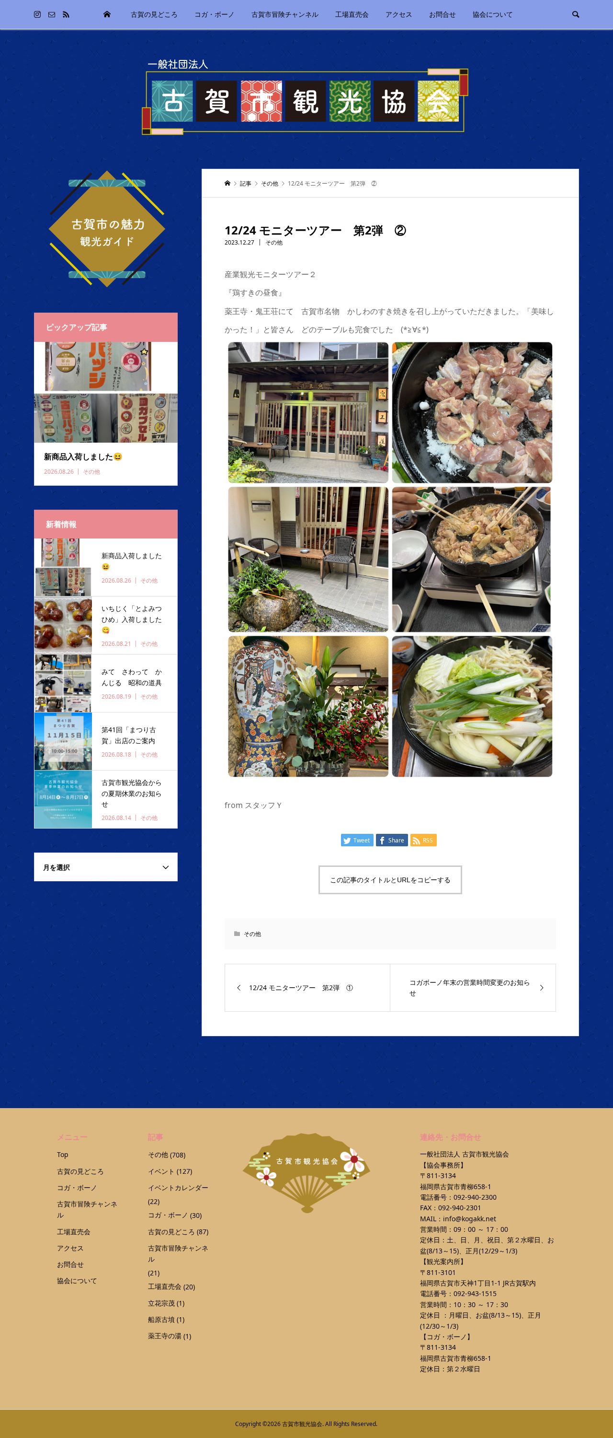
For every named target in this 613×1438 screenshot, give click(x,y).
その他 (274, 242)
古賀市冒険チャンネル (284, 14)
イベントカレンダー (178, 1187)
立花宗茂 (161, 1303)
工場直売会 (352, 14)
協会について (493, 14)
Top (107, 14)
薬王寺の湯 (165, 1335)
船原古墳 (161, 1319)
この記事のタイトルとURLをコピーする (390, 880)
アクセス (399, 14)
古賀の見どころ (154, 14)
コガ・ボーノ (214, 14)
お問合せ (442, 14)
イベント (161, 1171)
